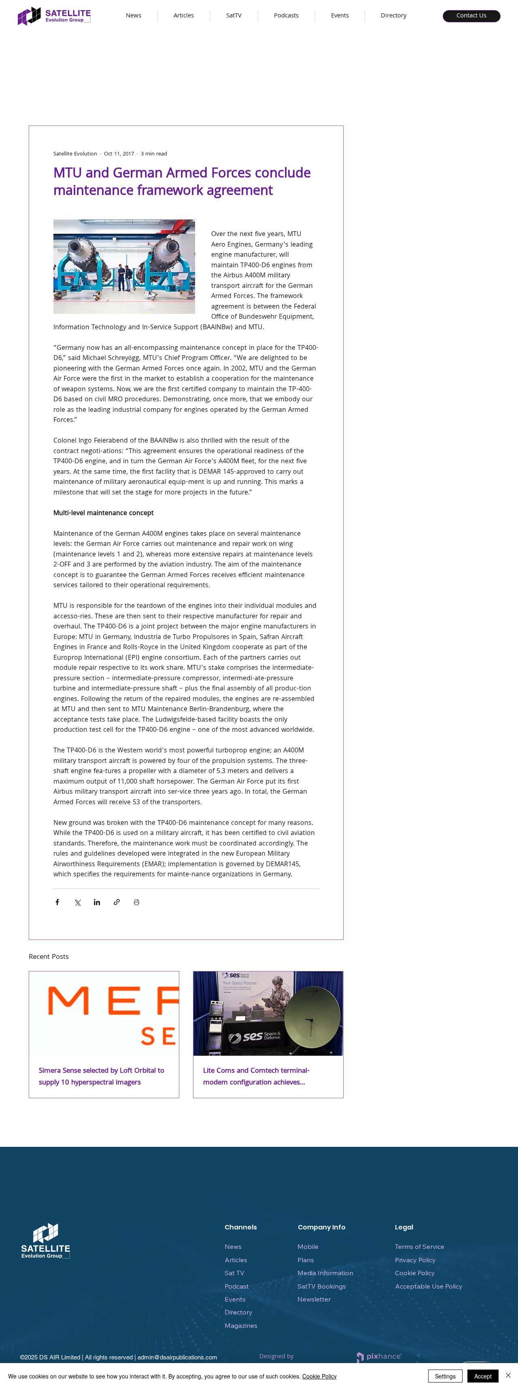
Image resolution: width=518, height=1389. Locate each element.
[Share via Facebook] (57, 902)
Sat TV (234, 1273)
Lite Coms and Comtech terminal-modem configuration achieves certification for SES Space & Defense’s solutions (263, 1077)
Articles (236, 1260)
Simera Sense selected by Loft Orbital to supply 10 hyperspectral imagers (101, 1077)
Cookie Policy (415, 1273)
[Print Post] (136, 902)
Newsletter (314, 1299)
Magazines (241, 1325)
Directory (239, 1312)
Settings (445, 1376)
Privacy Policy (415, 1260)
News (233, 1246)
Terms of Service (419, 1246)
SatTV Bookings (321, 1286)
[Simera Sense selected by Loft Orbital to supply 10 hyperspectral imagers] (104, 1013)
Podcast (237, 1286)
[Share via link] (117, 902)
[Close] (508, 1376)
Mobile (307, 1246)
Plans (305, 1260)
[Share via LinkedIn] (97, 902)
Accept (483, 1376)
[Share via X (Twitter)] (77, 902)
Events (235, 1299)
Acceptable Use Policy (429, 1286)
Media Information (325, 1273)
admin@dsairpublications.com (177, 1357)
